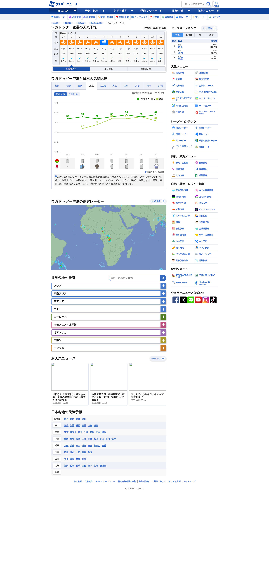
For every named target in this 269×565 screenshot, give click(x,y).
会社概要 (78, 481)
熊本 (90, 466)
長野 (90, 439)
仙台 (68, 86)
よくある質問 (174, 481)
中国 (57, 452)
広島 (126, 86)
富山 (102, 439)
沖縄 (57, 472)
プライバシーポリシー (105, 481)
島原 (180, 58)
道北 (78, 419)
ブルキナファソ (96, 23)
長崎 (78, 466)
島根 (84, 452)
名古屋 (103, 86)
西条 (180, 47)
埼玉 (80, 432)
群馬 (104, 432)
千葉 (86, 432)
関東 (57, 432)
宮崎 (96, 466)
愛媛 (78, 459)
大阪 (114, 86)
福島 (96, 425)
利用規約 (88, 481)
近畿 (57, 445)
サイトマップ (189, 481)
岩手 (72, 425)
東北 (57, 425)
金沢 (80, 86)
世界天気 (68, 23)
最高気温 (60, 94)
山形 (90, 425)
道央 (66, 419)
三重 (104, 445)
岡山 (72, 452)
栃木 (98, 432)
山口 (78, 452)
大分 (84, 466)
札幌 (57, 86)
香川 (66, 459)
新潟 (96, 439)
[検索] (208, 4)
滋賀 (84, 445)
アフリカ (81, 23)
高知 (84, 459)
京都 (78, 445)
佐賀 (72, 466)
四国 (57, 459)
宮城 (84, 425)
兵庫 (72, 445)
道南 (72, 419)
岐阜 (78, 439)
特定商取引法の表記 (127, 481)
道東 (84, 419)
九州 (57, 465)
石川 (108, 439)
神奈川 (73, 432)
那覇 (160, 86)
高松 (137, 86)
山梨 (84, 439)
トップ (55, 23)
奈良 (90, 445)
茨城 (92, 432)
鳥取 (90, 452)
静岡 (66, 439)
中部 (57, 439)
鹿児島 (103, 466)
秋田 (78, 425)
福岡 (149, 86)
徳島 (72, 459)
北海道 (57, 419)
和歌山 (97, 445)
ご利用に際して (159, 481)
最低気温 (73, 94)
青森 (66, 425)
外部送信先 (144, 481)
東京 (91, 86)
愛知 (72, 439)
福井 (113, 439)
